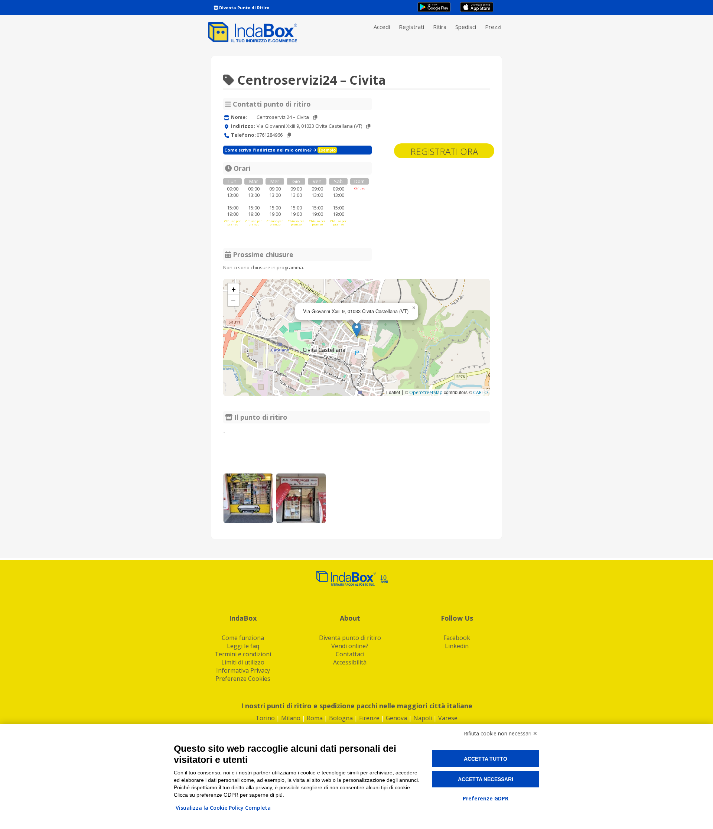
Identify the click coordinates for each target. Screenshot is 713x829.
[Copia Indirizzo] (368, 126)
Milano (290, 718)
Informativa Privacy (243, 670)
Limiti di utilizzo (242, 662)
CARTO (480, 392)
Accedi (382, 26)
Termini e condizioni (243, 654)
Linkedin (457, 646)
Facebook (456, 638)
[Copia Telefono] (289, 135)
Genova (396, 718)
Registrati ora (444, 151)
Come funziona (243, 638)
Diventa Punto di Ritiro (243, 7)
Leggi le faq (243, 646)
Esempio (327, 150)
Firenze (369, 718)
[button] (356, 329)
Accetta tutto (485, 759)
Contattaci (350, 654)
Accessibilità (350, 662)
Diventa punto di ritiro (350, 638)
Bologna (341, 718)
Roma (315, 718)
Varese (448, 718)
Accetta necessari (485, 779)
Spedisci (465, 26)
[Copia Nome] (315, 117)
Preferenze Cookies (242, 678)
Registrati (411, 26)
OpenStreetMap (426, 392)
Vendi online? (349, 646)
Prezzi (493, 26)
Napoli (422, 718)
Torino (265, 718)
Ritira (439, 26)
